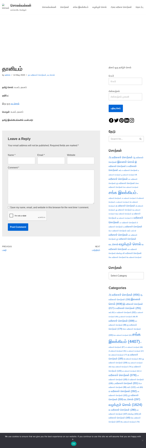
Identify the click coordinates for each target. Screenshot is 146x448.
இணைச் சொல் (125, 161)
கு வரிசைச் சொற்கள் (125, 183)
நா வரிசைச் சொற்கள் (124, 218)
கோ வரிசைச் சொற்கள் (130, 187)
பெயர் (114, 76)
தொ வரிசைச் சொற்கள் (123, 214)
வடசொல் (51, 75)
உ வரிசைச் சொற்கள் (127, 308)
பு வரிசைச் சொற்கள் (132, 226)
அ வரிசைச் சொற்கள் (120, 157)
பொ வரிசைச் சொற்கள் (117, 231)
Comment (13, 167)
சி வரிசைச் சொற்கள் (117, 351)
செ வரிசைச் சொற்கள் (118, 355)
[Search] (140, 139)
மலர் (132, 231)
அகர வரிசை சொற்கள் (121, 7)
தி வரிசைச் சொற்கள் (133, 359)
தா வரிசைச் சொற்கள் (37, 75)
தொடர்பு (139, 7)
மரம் (128, 231)
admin (7, 75)
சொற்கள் (64, 7)
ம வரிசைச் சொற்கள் (123, 391)
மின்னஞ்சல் (114, 91)
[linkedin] (126, 120)
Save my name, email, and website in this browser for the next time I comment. (49, 207)
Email (41, 155)
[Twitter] (116, 120)
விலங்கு (119, 253)
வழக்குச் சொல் (99, 7)
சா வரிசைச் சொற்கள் (129, 198)
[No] (142, 440)
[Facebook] (111, 120)
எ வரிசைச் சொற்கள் (129, 170)
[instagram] (131, 120)
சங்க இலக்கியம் (80, 7)
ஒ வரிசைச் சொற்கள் (128, 175)
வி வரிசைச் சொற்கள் (132, 253)
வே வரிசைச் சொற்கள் (134, 257)
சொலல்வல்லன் (49, 7)
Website (71, 155)
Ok (73, 444)
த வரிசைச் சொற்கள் (125, 206)
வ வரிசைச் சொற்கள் (122, 409)
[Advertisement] (73, 36)
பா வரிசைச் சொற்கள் (128, 223)
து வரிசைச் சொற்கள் (124, 210)
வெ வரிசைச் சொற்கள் (117, 257)
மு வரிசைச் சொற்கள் (126, 239)
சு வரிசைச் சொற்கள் (122, 202)
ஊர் (120, 170)
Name (11, 155)
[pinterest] (121, 120)
